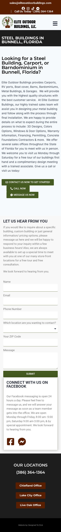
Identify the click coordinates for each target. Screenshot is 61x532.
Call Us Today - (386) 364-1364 (33, 11)
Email (6, 295)
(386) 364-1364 (30, 472)
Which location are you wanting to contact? (29, 322)
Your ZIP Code (12, 336)
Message (9, 350)
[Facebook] (23, 8)
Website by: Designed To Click (30, 525)
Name (7, 281)
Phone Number (12, 309)
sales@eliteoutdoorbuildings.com (30, 3)
